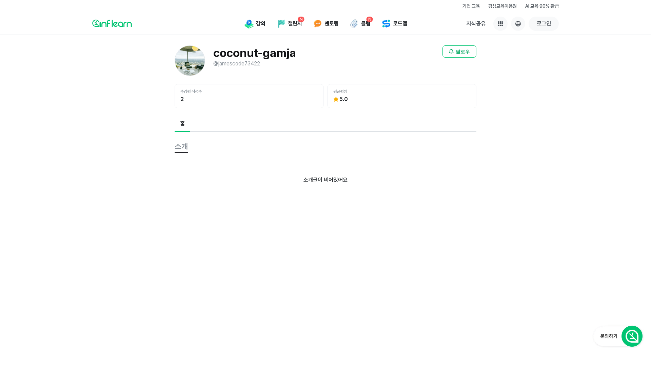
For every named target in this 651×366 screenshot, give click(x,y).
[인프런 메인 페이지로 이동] (112, 23)
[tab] (182, 124)
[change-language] (518, 24)
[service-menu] (500, 24)
